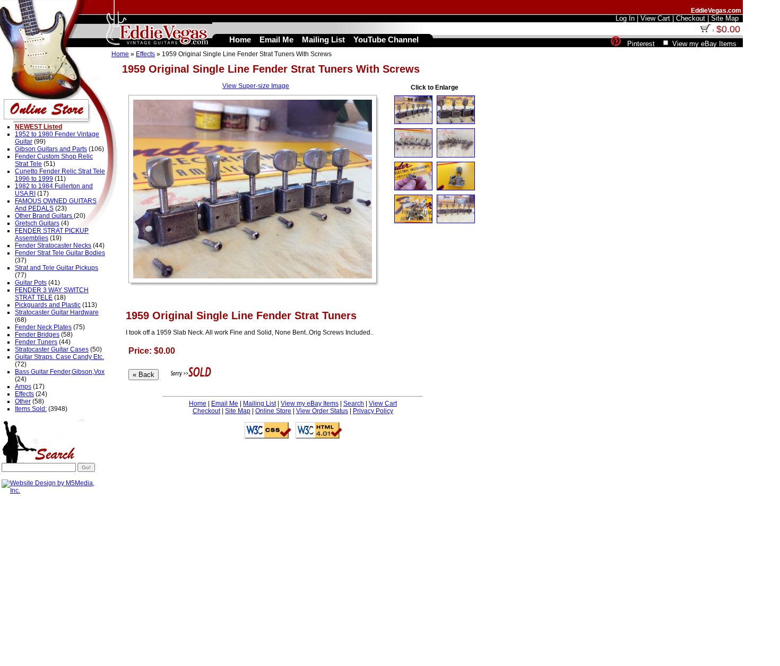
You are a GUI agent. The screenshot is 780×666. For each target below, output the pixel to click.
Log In (625, 18)
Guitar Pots (31, 282)
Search (353, 403)
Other (23, 401)
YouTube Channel (386, 39)
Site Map (237, 411)
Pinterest (641, 44)
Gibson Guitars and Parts (51, 149)
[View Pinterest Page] (616, 44)
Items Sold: (31, 409)
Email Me (224, 403)
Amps (23, 386)
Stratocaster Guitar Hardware (57, 312)
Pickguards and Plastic (48, 305)
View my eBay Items (310, 403)
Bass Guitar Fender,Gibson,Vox (60, 371)
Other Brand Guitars (44, 216)
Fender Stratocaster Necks (53, 245)
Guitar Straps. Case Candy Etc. (59, 357)
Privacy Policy (373, 411)
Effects (145, 54)
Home (120, 54)
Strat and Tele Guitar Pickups (56, 267)
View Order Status (322, 411)
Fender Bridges (37, 334)
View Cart (383, 403)
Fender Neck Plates (43, 327)
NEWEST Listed (38, 126)
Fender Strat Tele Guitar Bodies (60, 253)
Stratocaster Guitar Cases (52, 349)
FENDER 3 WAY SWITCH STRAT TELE (52, 293)
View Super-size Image (255, 86)
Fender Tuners (36, 342)
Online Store (273, 411)
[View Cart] (705, 30)
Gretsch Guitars (37, 223)
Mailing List (259, 403)
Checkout (206, 411)
